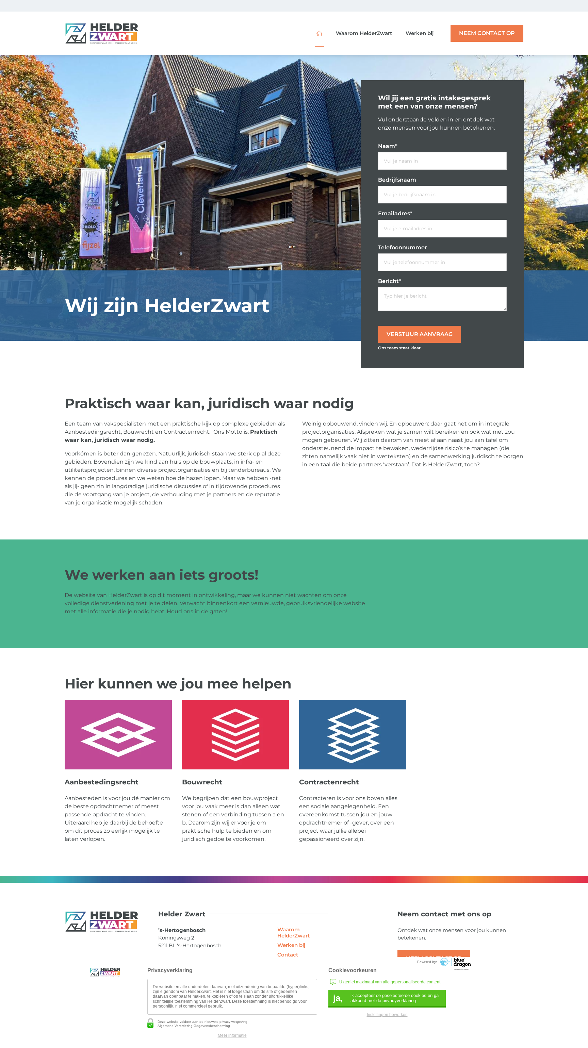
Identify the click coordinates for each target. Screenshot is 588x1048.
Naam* (387, 146)
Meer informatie (232, 1035)
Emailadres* (395, 213)
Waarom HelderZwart (364, 33)
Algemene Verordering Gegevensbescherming (194, 1026)
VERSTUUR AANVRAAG (420, 334)
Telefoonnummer (402, 247)
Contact (287, 955)
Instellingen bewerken (387, 1014)
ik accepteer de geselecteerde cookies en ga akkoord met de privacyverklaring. (386, 998)
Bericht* (389, 281)
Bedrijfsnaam (397, 180)
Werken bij (420, 33)
